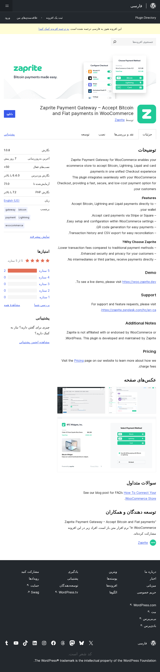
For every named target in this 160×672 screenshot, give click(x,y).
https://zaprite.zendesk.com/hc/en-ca (128, 310)
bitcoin (22, 209)
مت (151, 612)
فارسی (142, 643)
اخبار (153, 578)
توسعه (85, 134)
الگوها (113, 592)
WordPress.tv (66, 592)
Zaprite (120, 120)
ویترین (113, 572)
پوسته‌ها (112, 578)
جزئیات (147, 134)
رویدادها (34, 578)
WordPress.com (143, 605)
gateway (10, 209)
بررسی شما (42, 305)
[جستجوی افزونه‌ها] (115, 42)
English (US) (12, 200)
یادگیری (73, 572)
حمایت (33, 585)
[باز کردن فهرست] (6, 6)
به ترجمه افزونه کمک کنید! (53, 28)
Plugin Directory (145, 17)
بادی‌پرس (148, 626)
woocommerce (14, 225)
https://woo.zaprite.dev (139, 282)
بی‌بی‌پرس (147, 619)
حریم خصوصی (146, 592)
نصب (102, 134)
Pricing (79, 360)
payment (10, 217)
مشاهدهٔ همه (12, 305)
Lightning (24, 217)
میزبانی (151, 585)
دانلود (9, 114)
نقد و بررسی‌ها (123, 134)
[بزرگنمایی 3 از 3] (151, 422)
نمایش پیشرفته (40, 237)
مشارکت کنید (30, 572)
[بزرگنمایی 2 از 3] (100, 392)
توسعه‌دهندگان (69, 585)
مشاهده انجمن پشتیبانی (34, 342)
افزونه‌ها (111, 585)
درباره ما (150, 572)
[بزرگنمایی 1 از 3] (151, 392)
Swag (33, 592)
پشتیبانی (9, 134)
